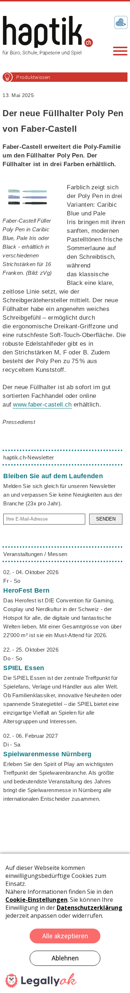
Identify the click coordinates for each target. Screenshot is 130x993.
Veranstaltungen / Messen (35, 554)
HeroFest (26, 590)
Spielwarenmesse (47, 754)
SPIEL (23, 668)
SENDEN (106, 519)
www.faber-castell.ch (42, 404)
